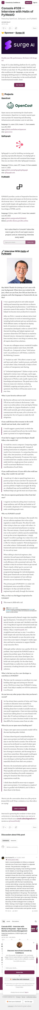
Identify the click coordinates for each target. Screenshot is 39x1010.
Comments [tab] (6, 840)
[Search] (36, 921)
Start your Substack (15, 1001)
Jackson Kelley (5, 22)
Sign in (35, 2)
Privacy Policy (19, 987)
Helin (23, 251)
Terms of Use (28, 983)
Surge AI (20, 32)
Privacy (18, 997)
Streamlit (21, 630)
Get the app (28, 1001)
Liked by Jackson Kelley (13, 859)
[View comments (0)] (12, 940)
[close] (33, 942)
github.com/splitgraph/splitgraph (16, 170)
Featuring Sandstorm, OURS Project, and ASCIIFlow (14, 934)
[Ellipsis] (36, 857)
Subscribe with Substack (20, 979)
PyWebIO (5, 177)
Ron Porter (8, 857)
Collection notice (31, 997)
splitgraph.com (10, 172)
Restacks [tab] (13, 840)
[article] (19, 933)
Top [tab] (4, 921)
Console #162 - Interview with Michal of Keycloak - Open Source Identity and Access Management (14, 929)
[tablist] (9, 840)
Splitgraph (6, 136)
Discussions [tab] (15, 921)
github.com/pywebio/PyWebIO (15, 218)
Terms (23, 997)
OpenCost (5, 98)
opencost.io (8, 132)
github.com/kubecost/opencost (15, 129)
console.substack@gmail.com (26, 818)
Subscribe (28, 2)
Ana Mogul (12, 937)
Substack (10, 1006)
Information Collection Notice (23, 985)
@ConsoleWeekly (14, 821)
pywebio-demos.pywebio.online (17, 221)
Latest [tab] (8, 921)
